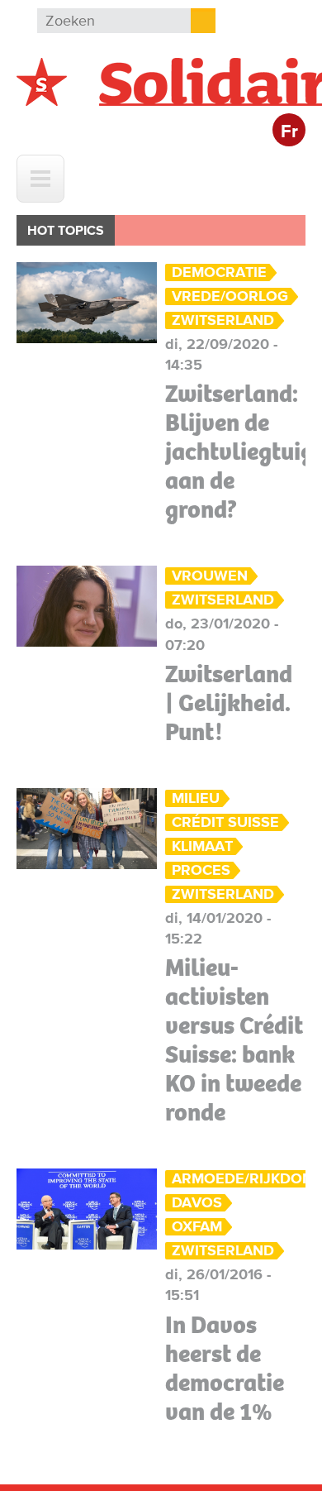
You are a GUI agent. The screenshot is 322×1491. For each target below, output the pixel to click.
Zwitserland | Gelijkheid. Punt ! (228, 703)
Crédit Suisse (225, 822)
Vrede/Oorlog (230, 296)
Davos (197, 1202)
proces (201, 870)
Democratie (219, 272)
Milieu (196, 798)
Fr (289, 132)
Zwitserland (223, 320)
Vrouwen (210, 576)
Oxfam (197, 1226)
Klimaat (202, 846)
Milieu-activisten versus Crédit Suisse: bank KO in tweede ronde (234, 1040)
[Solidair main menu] (40, 179)
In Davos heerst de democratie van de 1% (224, 1368)
